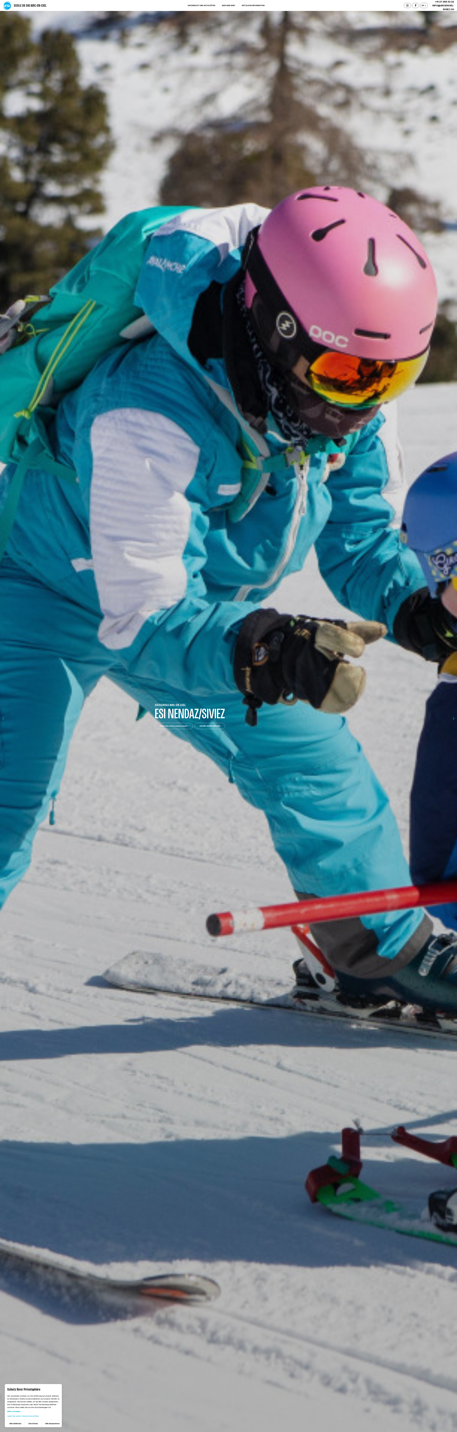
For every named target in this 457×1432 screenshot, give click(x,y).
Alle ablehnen (15, 1423)
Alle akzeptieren (52, 1423)
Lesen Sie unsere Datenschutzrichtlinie (23, 1416)
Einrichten (33, 1423)
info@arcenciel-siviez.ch (443, 7)
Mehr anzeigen (14, 1411)
